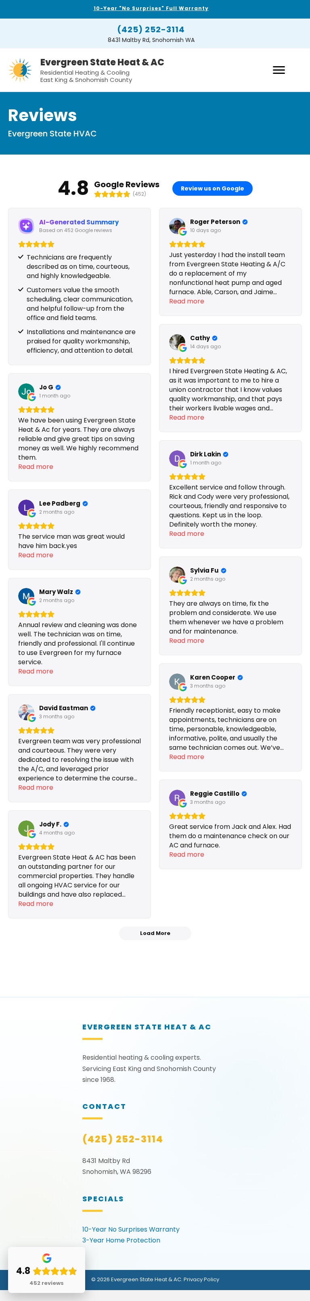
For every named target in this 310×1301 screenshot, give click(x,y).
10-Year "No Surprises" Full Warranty (151, 8)
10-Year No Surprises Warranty (131, 1229)
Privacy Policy (201, 1279)
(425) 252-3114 (151, 29)
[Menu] (279, 70)
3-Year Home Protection (121, 1240)
